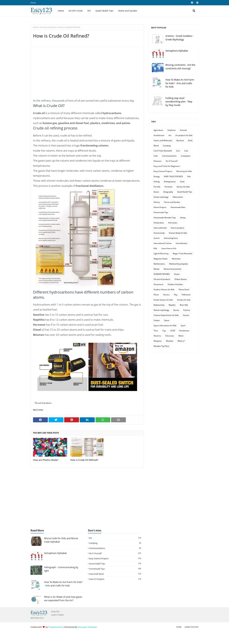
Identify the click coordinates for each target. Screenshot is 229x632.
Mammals (176, 258)
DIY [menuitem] (89, 10)
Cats (186, 150)
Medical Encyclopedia (178, 263)
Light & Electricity (161, 253)
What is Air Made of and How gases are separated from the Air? (63, 598)
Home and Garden (172, 202)
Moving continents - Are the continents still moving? (180, 66)
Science (186, 310)
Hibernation (178, 197)
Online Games (180, 279)
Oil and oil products (48, 27)
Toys (164, 330)
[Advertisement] (87, 74)
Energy (157, 176)
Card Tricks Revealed (163, 150)
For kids (157, 186)
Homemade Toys (161, 212)
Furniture (168, 186)
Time (156, 330)
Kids (155, 248)
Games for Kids (191, 627)
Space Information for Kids (165, 325)
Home (33, 2)
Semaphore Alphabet (176, 50)
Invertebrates (181, 243)
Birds (190, 140)
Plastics (166, 294)
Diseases (158, 161)
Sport (183, 325)
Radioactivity (159, 305)
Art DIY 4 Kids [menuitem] (76, 10)
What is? (181, 341)
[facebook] (192, 2)
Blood (156, 145)
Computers (186, 156)
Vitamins (157, 335)
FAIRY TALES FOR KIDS (173, 176)
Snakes (157, 320)
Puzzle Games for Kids (163, 299)
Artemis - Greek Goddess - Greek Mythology (179, 37)
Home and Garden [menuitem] (127, 10)
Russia (176, 310)
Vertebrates (184, 330)
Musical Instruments (172, 269)
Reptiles (172, 305)
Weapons (158, 341)
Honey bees (159, 222)
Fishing (157, 181)
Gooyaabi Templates (87, 627)
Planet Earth (184, 289)
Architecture (159, 135)
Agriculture (158, 130)
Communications (169, 156)
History (157, 202)
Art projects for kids (183, 135)
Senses (186, 315)
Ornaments (158, 284)
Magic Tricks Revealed (182, 253)
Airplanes (171, 130)
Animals (183, 130)
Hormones (172, 222)
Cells (156, 156)
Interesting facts (171, 238)
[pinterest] (197, 2)
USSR (172, 330)
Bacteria (180, 140)
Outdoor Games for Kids (164, 289)
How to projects (177, 228)
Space (166, 320)
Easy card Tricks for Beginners (167, 166)
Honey (183, 217)
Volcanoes (169, 335)
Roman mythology (161, 310)
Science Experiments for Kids (166, 315)
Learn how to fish (168, 248)
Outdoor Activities (175, 284)
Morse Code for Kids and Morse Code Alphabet (61, 540)
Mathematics (159, 263)
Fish (189, 176)
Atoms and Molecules (163, 140)
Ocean (177, 274)
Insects (157, 238)
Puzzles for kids (184, 299)
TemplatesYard (55, 627)
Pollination (186, 294)
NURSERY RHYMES (162, 274)
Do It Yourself (171, 161)
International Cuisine (163, 243)
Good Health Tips (184, 192)
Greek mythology (161, 197)
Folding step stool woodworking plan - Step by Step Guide (178, 101)
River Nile (184, 305)
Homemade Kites (178, 207)
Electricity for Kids (184, 171)
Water (181, 335)
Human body (159, 233)
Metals (157, 269)
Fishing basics (170, 181)
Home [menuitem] (61, 10)
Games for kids (183, 186)
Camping (167, 145)
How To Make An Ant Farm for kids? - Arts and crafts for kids (179, 83)
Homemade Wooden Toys (165, 217)
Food (182, 181)
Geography (168, 192)
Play (175, 294)
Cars (178, 150)
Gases (156, 192)
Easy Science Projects (163, 171)
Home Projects (160, 207)
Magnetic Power (161, 258)
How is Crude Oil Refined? (84, 459)
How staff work (160, 228)
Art (170, 135)
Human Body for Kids (178, 233)
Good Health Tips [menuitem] (104, 10)
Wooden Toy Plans (161, 346)
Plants (156, 294)
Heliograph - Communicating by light (61, 569)
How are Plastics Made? (45, 459)
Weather (169, 341)
